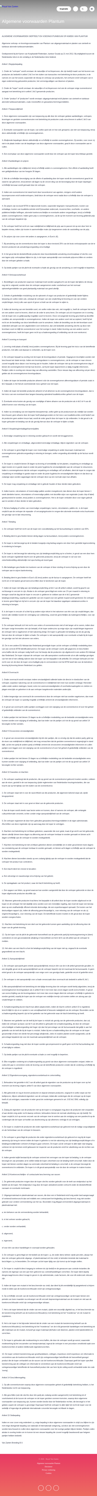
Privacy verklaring (48, 1470)
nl (83, 9)
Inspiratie (64, 9)
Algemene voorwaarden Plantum (48, 1463)
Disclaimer (48, 1467)
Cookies (48, 1473)
